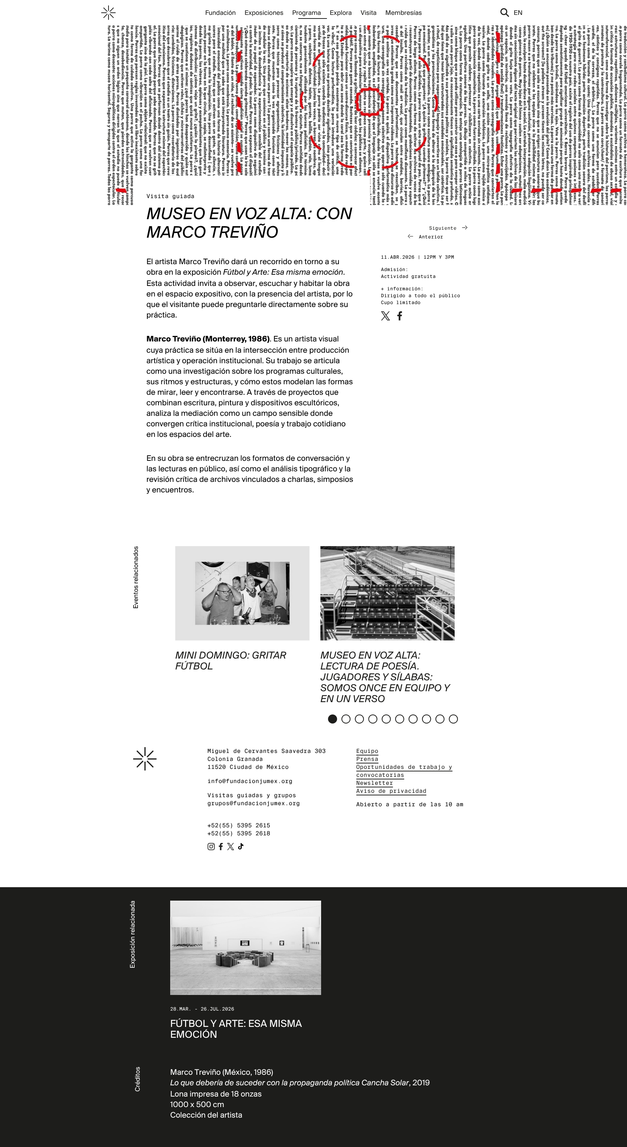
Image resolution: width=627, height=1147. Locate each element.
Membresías (403, 12)
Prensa (367, 759)
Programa (306, 12)
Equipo (367, 751)
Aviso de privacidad (391, 791)
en (518, 12)
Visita (369, 12)
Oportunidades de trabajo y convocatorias (404, 771)
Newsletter (374, 783)
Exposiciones (264, 12)
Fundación (220, 12)
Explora (341, 12)
